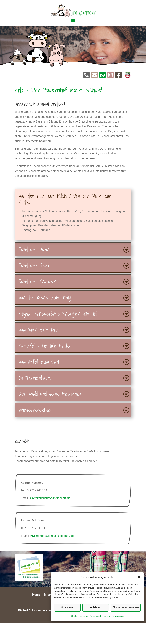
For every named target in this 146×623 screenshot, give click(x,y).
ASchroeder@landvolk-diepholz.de (52, 535)
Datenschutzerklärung (100, 616)
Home (36, 594)
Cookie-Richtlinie (79, 616)
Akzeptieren (67, 607)
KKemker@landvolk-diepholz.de (49, 498)
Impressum (118, 616)
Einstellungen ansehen (126, 607)
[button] (139, 577)
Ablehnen (95, 607)
